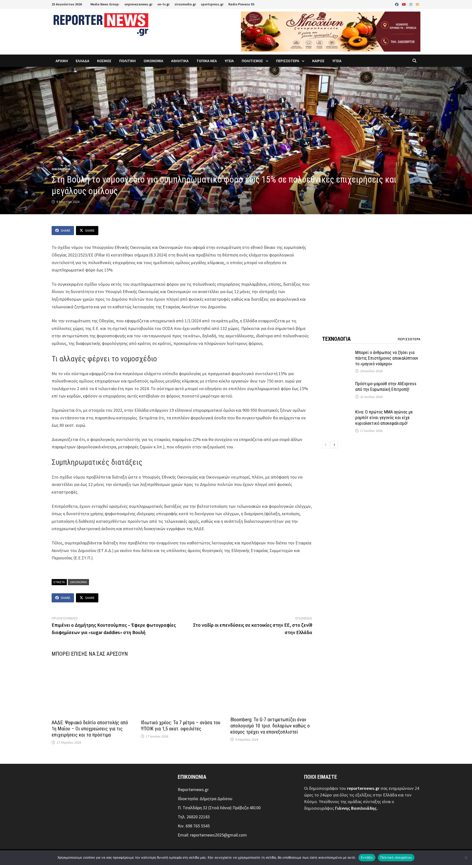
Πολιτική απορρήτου (396, 857)
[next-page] (334, 444)
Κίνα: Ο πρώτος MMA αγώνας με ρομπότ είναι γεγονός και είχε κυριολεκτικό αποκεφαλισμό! (384, 417)
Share (65, 230)
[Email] (417, 4)
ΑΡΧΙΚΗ (62, 60)
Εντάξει (367, 857)
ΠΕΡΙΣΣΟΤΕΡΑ (287, 60)
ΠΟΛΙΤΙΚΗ (127, 60)
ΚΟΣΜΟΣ (104, 60)
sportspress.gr (212, 4)
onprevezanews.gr (138, 4)
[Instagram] (411, 4)
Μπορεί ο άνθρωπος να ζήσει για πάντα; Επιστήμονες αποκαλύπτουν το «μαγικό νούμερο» (386, 358)
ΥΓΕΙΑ (229, 60)
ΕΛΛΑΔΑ (82, 60)
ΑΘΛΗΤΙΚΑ (180, 60)
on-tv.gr (163, 4)
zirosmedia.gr (185, 4)
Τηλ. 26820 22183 (194, 817)
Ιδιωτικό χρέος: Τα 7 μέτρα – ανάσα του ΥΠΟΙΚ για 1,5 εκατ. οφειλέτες (180, 726)
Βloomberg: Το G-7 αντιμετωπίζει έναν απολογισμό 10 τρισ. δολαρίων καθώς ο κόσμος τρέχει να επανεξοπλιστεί (270, 726)
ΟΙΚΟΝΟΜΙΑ (153, 60)
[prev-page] (325, 444)
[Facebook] (397, 4)
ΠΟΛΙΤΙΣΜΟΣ (252, 60)
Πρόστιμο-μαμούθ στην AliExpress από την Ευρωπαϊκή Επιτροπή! (385, 386)
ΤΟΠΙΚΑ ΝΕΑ (206, 60)
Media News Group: (104, 4)
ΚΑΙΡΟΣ (318, 60)
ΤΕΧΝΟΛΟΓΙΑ (336, 339)
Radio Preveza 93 (241, 4)
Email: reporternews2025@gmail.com (212, 835)
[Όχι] (465, 857)
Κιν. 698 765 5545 (194, 826)
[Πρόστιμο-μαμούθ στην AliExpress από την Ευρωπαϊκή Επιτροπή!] (337, 384)
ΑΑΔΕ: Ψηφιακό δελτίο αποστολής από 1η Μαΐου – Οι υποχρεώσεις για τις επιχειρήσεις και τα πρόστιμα (90, 729)
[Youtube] (404, 4)
